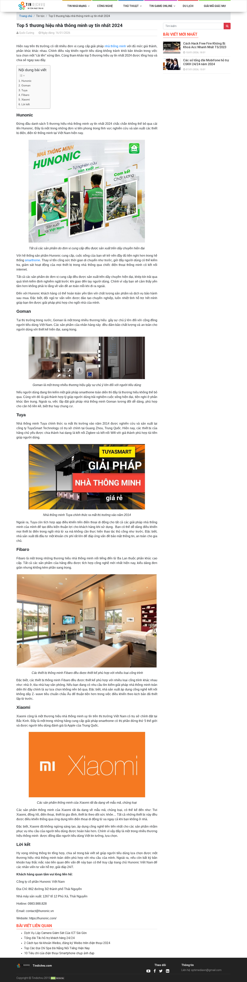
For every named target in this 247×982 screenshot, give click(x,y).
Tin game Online (160, 6)
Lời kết (25, 104)
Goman (25, 85)
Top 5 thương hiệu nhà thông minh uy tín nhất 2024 (79, 16)
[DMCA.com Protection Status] (57, 977)
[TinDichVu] (154, 971)
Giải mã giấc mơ (215, 6)
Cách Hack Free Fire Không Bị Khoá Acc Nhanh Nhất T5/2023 (204, 45)
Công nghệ (105, 6)
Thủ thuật (131, 6)
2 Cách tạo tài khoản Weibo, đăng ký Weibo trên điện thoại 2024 (67, 943)
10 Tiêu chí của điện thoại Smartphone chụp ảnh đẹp (59, 953)
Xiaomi (25, 99)
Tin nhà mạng (77, 6)
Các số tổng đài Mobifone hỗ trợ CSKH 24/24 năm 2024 (206, 62)
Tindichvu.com (42, 965)
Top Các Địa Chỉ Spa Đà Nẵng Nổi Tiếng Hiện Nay (57, 948)
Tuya (24, 90)
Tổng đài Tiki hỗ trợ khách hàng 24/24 (49, 938)
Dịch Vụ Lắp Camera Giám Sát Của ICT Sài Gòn (55, 933)
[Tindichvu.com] (148, 971)
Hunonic (26, 80)
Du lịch (188, 6)
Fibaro (25, 94)
